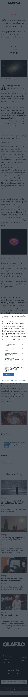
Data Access (14, 380)
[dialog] (14, 348)
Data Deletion (5, 380)
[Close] (24, 316)
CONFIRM (8, 374)
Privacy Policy (22, 380)
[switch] (22, 348)
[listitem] (14, 345)
